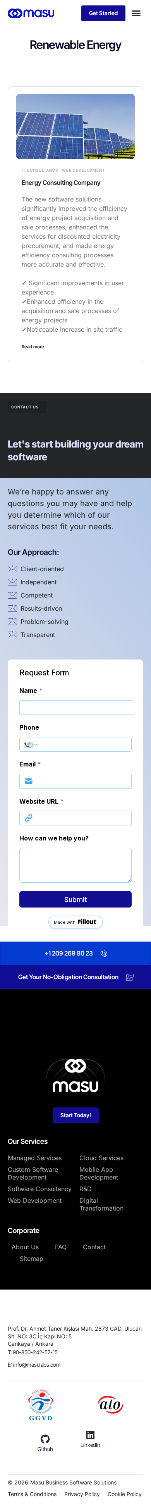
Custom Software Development (33, 1173)
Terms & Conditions (32, 1494)
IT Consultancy (40, 170)
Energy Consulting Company (61, 182)
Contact (94, 1247)
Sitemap (31, 1258)
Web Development (83, 170)
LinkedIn (90, 1444)
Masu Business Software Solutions (73, 1482)
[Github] (45, 1439)
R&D (85, 1189)
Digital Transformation (101, 1204)
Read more (33, 347)
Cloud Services (101, 1158)
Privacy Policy (82, 1494)
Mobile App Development (98, 1173)
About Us (25, 1247)
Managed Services (35, 1158)
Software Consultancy (40, 1189)
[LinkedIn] (90, 1435)
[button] (136, 13)
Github (45, 1449)
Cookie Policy (125, 1494)
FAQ (61, 1247)
